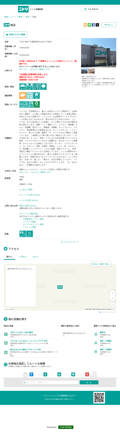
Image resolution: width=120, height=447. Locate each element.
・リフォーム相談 (28, 227)
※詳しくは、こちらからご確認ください (35, 172)
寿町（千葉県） (106, 340)
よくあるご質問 (25, 189)
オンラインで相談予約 (28, 213)
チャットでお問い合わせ (29, 194)
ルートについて (111, 312)
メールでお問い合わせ (28, 200)
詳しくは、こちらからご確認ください (35, 69)
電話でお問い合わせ (27, 205)
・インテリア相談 (28, 221)
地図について (102, 312)
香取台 (102, 332)
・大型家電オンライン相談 (32, 219)
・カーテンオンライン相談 (32, 224)
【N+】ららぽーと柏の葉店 (21, 332)
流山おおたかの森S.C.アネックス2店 (25, 349)
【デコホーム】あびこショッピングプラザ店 (28, 340)
